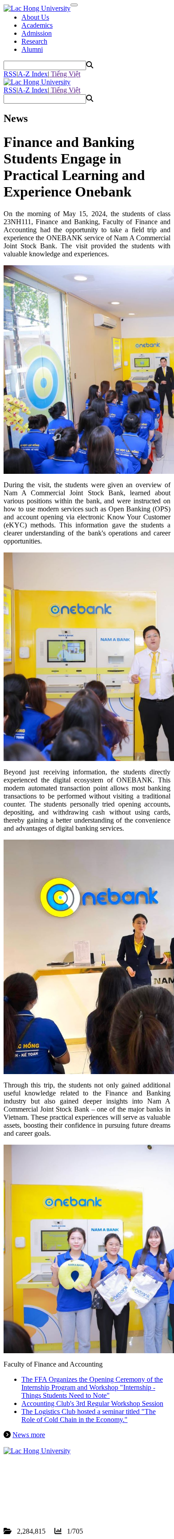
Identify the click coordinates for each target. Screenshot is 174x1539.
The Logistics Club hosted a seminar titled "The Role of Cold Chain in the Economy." (88, 1415)
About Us (35, 17)
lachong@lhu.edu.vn (70, 1499)
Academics (37, 25)
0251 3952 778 (55, 1491)
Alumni (32, 49)
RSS (10, 74)
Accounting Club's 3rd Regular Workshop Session (92, 1403)
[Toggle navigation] (74, 5)
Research (34, 41)
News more (28, 1435)
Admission (36, 33)
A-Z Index (33, 74)
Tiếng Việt (64, 74)
